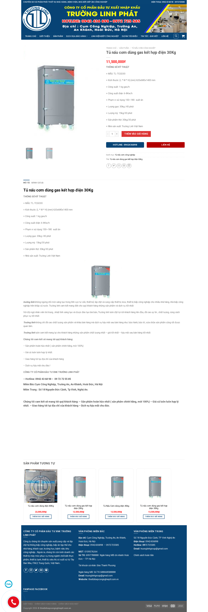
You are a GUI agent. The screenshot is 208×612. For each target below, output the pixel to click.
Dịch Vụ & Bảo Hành (76, 36)
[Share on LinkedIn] (129, 165)
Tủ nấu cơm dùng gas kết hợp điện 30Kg (126, 159)
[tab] (26, 183)
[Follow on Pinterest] (46, 570)
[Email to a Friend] (119, 165)
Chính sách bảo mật (68, 604)
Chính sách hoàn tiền (144, 555)
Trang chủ (111, 48)
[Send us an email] (41, 570)
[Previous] (23, 496)
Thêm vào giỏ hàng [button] (40, 517)
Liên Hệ (165, 36)
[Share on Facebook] (108, 165)
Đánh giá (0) (37, 183)
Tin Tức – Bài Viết (149, 36)
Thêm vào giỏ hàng (136, 133)
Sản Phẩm (58, 36)
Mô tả (26, 183)
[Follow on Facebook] (26, 570)
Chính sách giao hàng (46, 604)
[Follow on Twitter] (36, 570)
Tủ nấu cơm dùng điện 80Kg (41, 506)
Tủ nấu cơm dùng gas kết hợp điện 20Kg (78, 507)
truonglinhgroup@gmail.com (99, 575)
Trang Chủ (30, 36)
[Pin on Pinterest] (124, 165)
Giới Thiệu (44, 36)
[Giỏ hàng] (183, 36)
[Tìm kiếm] (176, 36)
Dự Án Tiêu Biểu (129, 36)
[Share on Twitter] (113, 165)
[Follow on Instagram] (31, 570)
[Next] (171, 496)
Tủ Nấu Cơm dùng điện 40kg (116, 506)
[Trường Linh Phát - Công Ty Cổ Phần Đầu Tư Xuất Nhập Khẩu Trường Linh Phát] (104, 18)
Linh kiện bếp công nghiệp (105, 36)
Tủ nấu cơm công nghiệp (144, 48)
